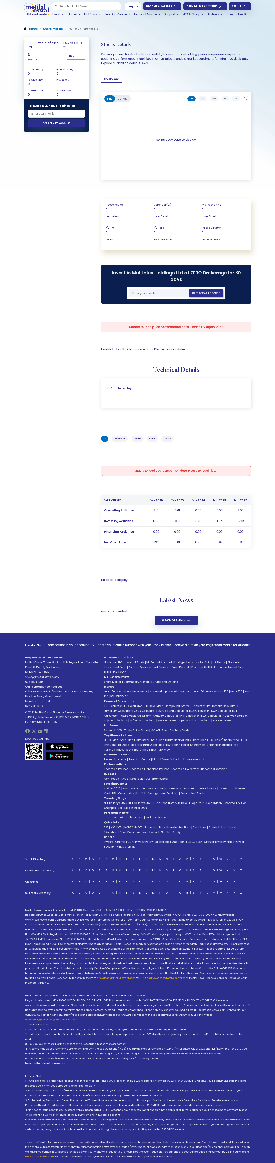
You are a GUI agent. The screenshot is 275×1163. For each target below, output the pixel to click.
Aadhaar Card (134, 817)
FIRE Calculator (222, 720)
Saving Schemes (156, 817)
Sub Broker (239, 788)
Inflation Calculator (142, 720)
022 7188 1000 (34, 706)
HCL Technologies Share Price (185, 745)
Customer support (157, 779)
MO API (155, 730)
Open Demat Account (202, 6)
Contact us (111, 779)
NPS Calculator (167, 720)
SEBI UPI (237, 6)
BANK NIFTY (140, 691)
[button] (56, 6)
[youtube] (40, 732)
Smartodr (178, 842)
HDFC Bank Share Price (118, 740)
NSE (113, 827)
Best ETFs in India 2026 (132, 808)
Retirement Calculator (221, 706)
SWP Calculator (221, 711)
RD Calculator (153, 706)
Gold (107, 793)
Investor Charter (114, 842)
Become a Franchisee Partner (149, 769)
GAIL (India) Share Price (224, 740)
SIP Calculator (113, 706)
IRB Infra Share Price (151, 745)
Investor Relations (178, 827)
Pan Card (117, 817)
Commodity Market (136, 682)
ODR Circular (206, 842)
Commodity (126, 793)
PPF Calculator (189, 716)
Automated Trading (193, 793)
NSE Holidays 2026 (115, 803)
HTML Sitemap (126, 847)
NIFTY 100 (236, 691)
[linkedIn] (46, 732)
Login (131, 6)
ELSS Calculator (211, 716)
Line (109, 99)
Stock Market (131, 788)
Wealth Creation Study (166, 832)
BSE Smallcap (158, 691)
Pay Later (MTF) (201, 667)
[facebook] (27, 732)
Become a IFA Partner (185, 769)
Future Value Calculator (135, 716)
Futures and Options (164, 682)
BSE (106, 827)
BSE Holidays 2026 (140, 803)
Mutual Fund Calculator (173, 711)
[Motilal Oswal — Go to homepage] (36, 9)
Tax (106, 817)
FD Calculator (133, 706)
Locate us (136, 779)
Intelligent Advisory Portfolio (192, 662)
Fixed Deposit (180, 667)
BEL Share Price (160, 750)
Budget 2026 (112, 788)
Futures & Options (177, 788)
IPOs (194, 788)
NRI (114, 793)
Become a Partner (159, 6)
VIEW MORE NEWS (173, 620)
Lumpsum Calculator (118, 711)
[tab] (191, 98)
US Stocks (219, 662)
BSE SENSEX (124, 691)
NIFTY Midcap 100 (217, 691)
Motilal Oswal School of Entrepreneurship (179, 759)
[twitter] (33, 732)
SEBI (119, 827)
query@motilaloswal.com (42, 677)
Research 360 (113, 730)
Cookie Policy (217, 827)
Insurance (119, 672)
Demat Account (152, 788)
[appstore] (59, 746)
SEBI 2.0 (190, 842)
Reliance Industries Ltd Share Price (126, 750)
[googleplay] (59, 756)
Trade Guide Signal (136, 730)
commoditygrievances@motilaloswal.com (51, 1019)
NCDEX (128, 827)
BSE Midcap (176, 691)
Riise (165, 730)
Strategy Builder (180, 730)
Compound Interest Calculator (185, 706)
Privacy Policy (225, 842)
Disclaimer (199, 827)
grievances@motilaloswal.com (116, 978)
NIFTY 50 (109, 691)
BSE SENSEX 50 (119, 696)
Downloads (162, 842)
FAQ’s (124, 779)
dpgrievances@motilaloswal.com (167, 978)
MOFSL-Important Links (150, 827)
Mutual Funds (135, 662)
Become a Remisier (214, 769)
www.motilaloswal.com (39, 1156)
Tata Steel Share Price (149, 740)
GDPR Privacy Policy (140, 842)
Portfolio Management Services (149, 667)
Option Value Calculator (194, 720)
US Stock (224, 788)
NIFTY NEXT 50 (195, 691)
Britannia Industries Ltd (221, 745)
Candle (123, 99)
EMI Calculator (199, 711)
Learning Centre (139, 759)
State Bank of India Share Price (186, 740)
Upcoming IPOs (114, 662)
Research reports (115, 759)
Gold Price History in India (170, 803)
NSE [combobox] (71, 56)
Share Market (112, 682)
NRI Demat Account (159, 662)
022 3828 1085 (34, 682)
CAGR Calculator (144, 711)
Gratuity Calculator (165, 716)
